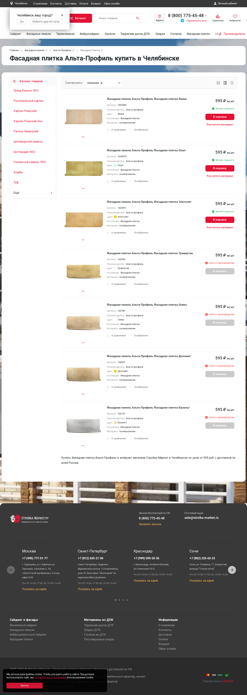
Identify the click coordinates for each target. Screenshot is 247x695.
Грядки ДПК (92, 630)
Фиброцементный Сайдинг (28, 634)
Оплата (83, 3)
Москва (29, 551)
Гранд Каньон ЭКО (26, 90)
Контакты (56, 3)
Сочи (193, 551)
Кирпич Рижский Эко (28, 121)
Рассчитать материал (220, 124)
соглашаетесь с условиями (50, 677)
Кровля (110, 34)
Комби (18, 172)
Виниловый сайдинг (23, 625)
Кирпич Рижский (25, 111)
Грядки (160, 34)
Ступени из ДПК (95, 634)
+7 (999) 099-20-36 (146, 558)
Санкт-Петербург (93, 551)
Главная (14, 50)
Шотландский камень (28, 141)
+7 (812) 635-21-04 (90, 558)
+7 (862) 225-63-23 (202, 558)
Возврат (96, 3)
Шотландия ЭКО (24, 152)
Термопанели (65, 34)
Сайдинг (15, 34)
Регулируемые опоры (99, 639)
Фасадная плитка (198, 34)
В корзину (220, 116)
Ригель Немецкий (26, 131)
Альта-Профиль (62, 50)
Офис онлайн (112, 3)
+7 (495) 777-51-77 (35, 558)
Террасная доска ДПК (135, 34)
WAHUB (228, 681)
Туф (16, 182)
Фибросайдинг (89, 34)
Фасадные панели (38, 34)
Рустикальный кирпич (29, 101)
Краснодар (143, 551)
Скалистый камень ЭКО (30, 162)
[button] (232, 570)
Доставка (70, 3)
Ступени (175, 34)
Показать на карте (34, 589)
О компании (40, 3)
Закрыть (240, 692)
